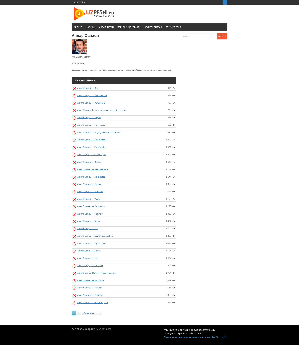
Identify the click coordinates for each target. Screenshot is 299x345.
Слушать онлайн (153, 27)
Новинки (90, 27)
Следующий (89, 313)
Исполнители (106, 27)
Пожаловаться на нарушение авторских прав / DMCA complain (195, 337)
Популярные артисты (129, 27)
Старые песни (173, 27)
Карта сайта (79, 2)
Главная (78, 27)
